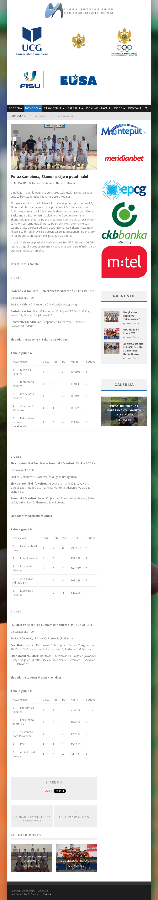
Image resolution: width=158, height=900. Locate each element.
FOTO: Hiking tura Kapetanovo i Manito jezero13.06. (124, 410)
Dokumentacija (98, 108)
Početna (15, 108)
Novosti (31, 108)
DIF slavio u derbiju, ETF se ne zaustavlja (31, 819)
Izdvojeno (38, 183)
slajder (71, 183)
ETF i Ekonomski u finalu (75, 817)
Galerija (74, 108)
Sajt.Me (47, 894)
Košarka (50, 183)
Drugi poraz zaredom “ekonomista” (131, 315)
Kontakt (135, 108)
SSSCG (118, 108)
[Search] (146, 108)
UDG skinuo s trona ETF (76, 860)
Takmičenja (53, 108)
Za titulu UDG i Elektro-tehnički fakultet (62, 116)
